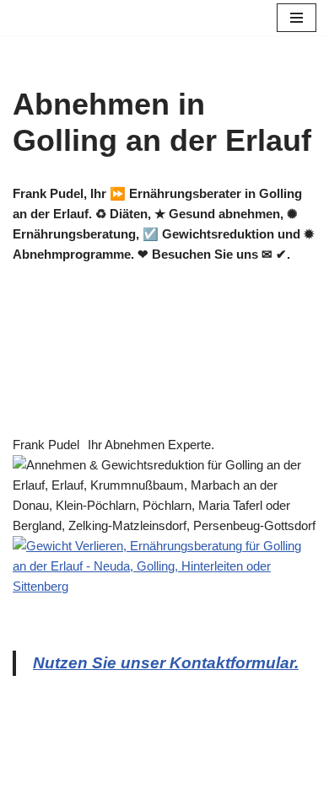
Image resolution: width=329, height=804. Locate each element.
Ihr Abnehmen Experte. (151, 444)
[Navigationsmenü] (296, 17)
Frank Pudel (46, 444)
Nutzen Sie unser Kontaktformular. (166, 663)
